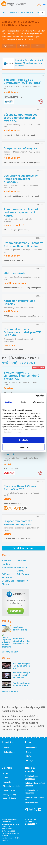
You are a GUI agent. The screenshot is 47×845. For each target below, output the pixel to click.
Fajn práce (29, 793)
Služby (29, 756)
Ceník (28, 752)
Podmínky (7, 782)
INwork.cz (29, 786)
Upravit (22, 447)
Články (6, 748)
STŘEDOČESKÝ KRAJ (18, 363)
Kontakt (6, 773)
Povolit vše (23, 440)
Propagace (30, 760)
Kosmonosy (22, 581)
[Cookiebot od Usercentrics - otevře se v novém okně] (34, 396)
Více (31, 39)
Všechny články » (10, 652)
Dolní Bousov (23, 574)
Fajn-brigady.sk (31, 802)
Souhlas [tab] (8, 402)
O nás (5, 778)
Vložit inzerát (31, 748)
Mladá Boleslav (9, 567)
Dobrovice (21, 561)
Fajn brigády (30, 779)
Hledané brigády (10, 752)
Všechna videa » (10, 691)
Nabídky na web (9, 790)
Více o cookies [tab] (38, 402)
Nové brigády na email (23, 548)
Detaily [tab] (23, 402)
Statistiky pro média (11, 786)
